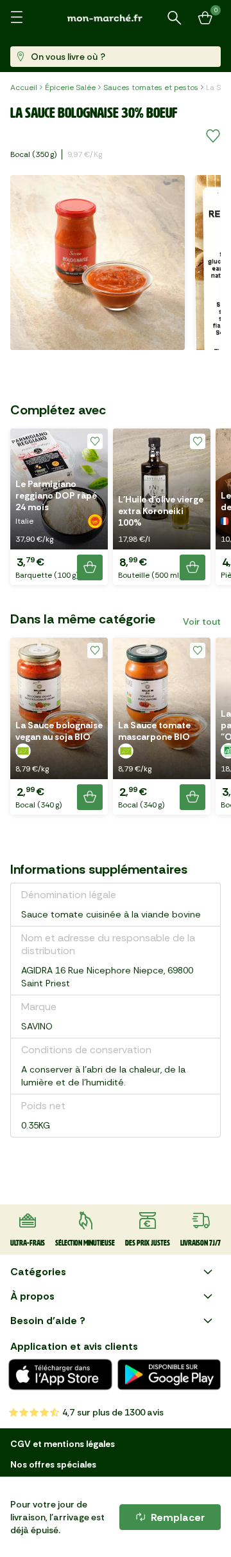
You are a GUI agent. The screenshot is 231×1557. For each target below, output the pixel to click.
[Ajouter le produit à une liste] (213, 136)
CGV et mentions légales (62, 1444)
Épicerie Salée (70, 87)
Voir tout (202, 621)
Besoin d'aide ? (47, 1320)
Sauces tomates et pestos (150, 87)
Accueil (23, 87)
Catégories (38, 1271)
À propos (32, 1296)
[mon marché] (115, 17)
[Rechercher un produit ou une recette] (174, 18)
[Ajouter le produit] (90, 567)
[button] (59, 506)
